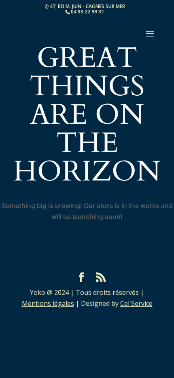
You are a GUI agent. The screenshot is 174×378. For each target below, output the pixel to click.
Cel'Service (136, 303)
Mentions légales (48, 303)
